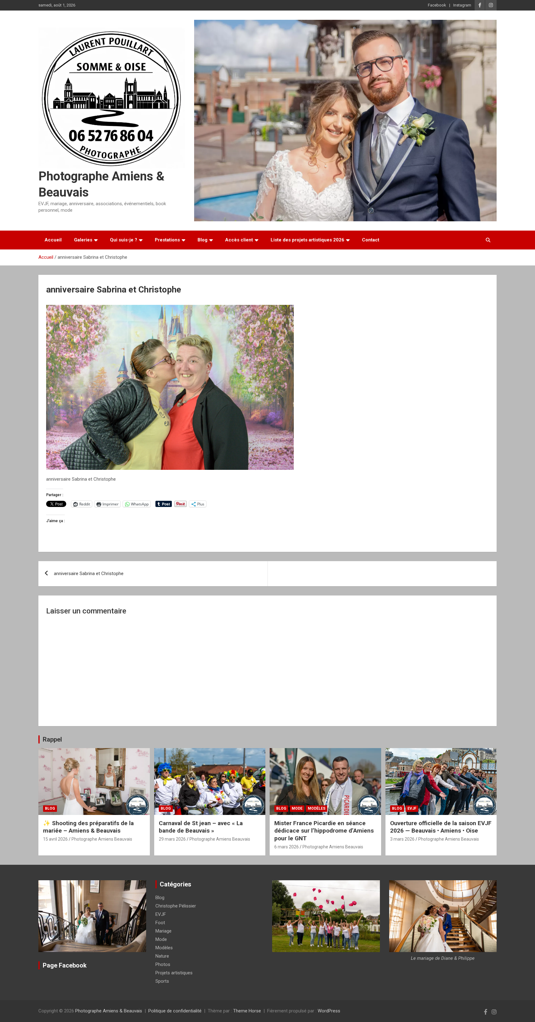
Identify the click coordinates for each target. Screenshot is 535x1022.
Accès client (239, 240)
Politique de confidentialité (175, 1011)
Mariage (163, 931)
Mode (297, 808)
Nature (162, 956)
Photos (162, 964)
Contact (370, 240)
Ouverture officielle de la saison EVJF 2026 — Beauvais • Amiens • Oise (441, 827)
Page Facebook (65, 965)
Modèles (316, 808)
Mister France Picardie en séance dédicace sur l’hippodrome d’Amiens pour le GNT (324, 831)
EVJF (411, 808)
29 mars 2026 (172, 839)
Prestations (167, 240)
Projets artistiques (174, 973)
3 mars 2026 (402, 839)
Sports (162, 981)
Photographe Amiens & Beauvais (108, 1011)
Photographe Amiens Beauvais (102, 839)
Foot (160, 922)
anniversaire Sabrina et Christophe (89, 573)
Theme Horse (247, 1011)
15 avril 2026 (55, 839)
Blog (202, 240)
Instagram (462, 5)
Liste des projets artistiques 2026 (307, 240)
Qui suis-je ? (123, 240)
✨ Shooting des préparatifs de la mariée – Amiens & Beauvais (88, 827)
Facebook (437, 5)
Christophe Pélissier (175, 906)
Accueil (53, 240)
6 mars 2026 (286, 846)
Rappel (52, 739)
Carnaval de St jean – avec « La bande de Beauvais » (201, 827)
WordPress (329, 1011)
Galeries (83, 240)
